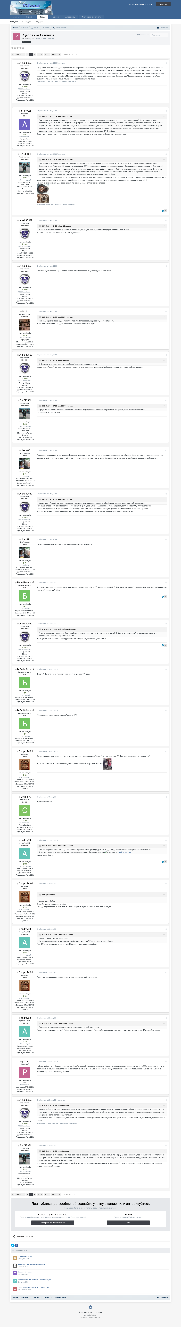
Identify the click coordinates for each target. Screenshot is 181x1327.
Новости (29, 17)
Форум (42, 17)
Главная (16, 17)
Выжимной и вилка (25, 1272)
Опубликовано (47, 63)
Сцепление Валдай (25, 1256)
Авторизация (144, 35)
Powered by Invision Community (90, 1317)
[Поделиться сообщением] (166, 63)
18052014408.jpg (124, 852)
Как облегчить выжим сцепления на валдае (34, 1280)
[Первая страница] (13, 54)
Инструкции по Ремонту (91, 17)
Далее (54, 54)
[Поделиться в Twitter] (13, 1245)
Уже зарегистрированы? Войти (140, 4)
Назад (18, 54)
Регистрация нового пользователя (53, 1223)
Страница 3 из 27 (70, 55)
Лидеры (39, 22)
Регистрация (163, 4)
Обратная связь (85, 1312)
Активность (70, 17)
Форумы (14, 22)
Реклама (98, 1312)
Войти (128, 1223)
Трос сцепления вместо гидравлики (31, 1264)
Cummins (50, 39)
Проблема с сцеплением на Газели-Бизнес (34, 1287)
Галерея (55, 17)
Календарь (27, 22)
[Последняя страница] (59, 54)
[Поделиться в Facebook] (16, 1245)
